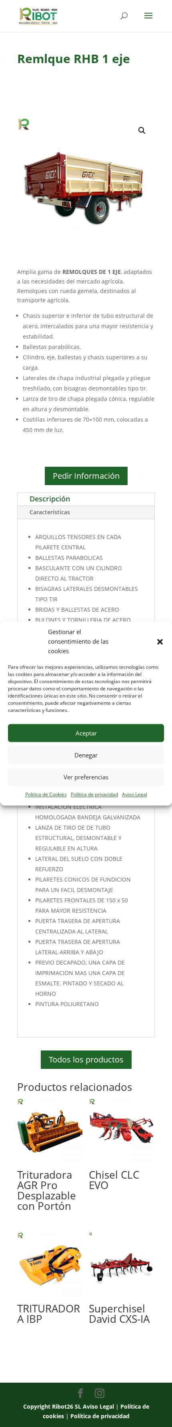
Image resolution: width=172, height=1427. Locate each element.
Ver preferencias (86, 777)
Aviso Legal (134, 794)
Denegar (86, 755)
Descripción (50, 498)
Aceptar (86, 733)
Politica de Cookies (46, 794)
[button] (160, 642)
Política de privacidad (94, 794)
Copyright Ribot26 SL (53, 1406)
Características (50, 512)
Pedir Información (86, 475)
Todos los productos (86, 1059)
